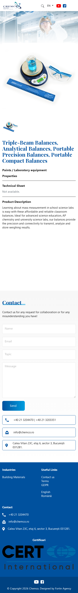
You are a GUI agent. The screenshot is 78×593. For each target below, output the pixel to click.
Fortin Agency (63, 588)
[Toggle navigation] (72, 5)
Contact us (47, 477)
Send (13, 406)
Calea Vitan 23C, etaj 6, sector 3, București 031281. (39, 445)
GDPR (44, 485)
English (45, 492)
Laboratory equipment (30, 170)
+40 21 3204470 (19, 514)
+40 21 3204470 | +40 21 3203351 (34, 420)
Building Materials (13, 477)
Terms (45, 481)
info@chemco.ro (23, 432)
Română (46, 496)
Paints (6, 170)
